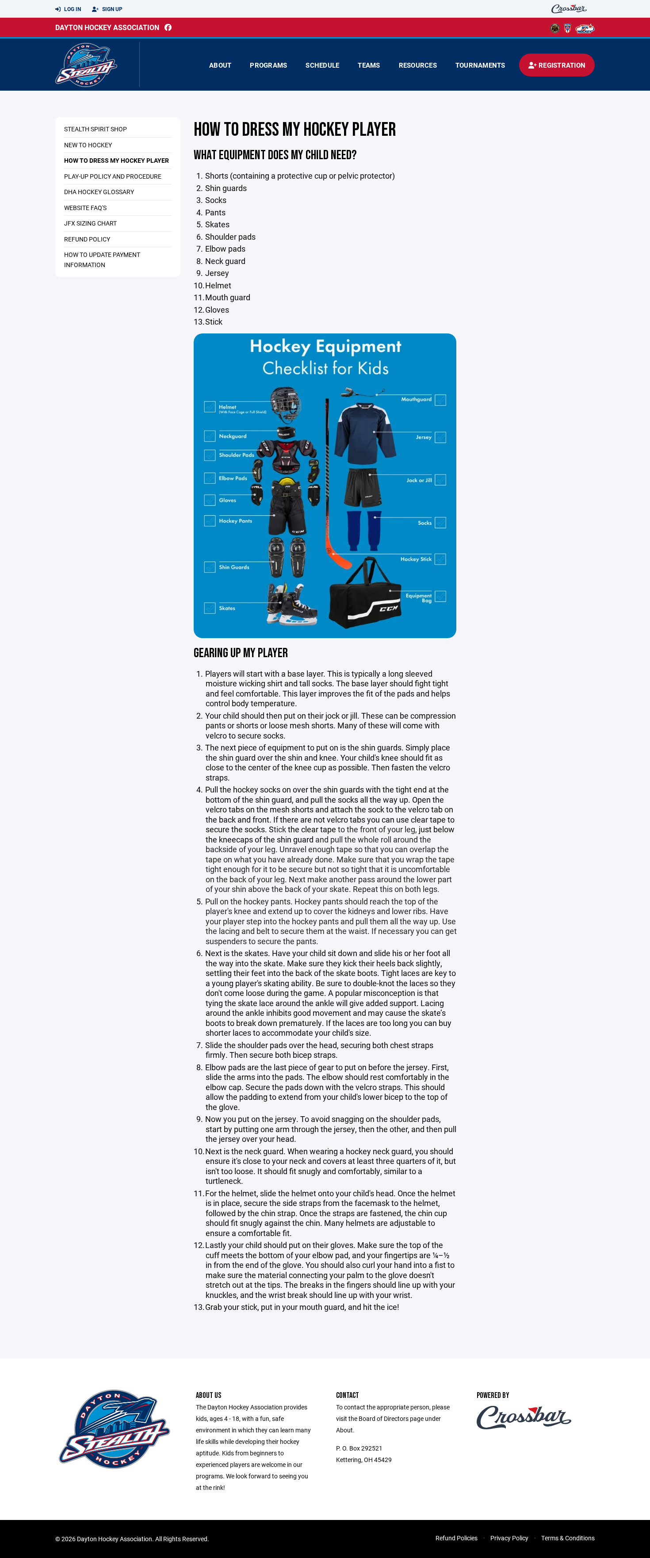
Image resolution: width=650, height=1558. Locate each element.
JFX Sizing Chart (90, 223)
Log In (72, 8)
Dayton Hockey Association (107, 27)
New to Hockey (88, 145)
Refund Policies (457, 1538)
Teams (369, 65)
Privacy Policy (509, 1538)
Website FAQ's (85, 207)
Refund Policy (87, 239)
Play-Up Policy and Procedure (112, 176)
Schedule (322, 65)
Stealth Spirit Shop (95, 129)
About (220, 65)
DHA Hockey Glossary (99, 192)
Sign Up (111, 8)
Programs (268, 65)
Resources (418, 65)
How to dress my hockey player (116, 160)
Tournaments (480, 65)
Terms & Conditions (568, 1538)
